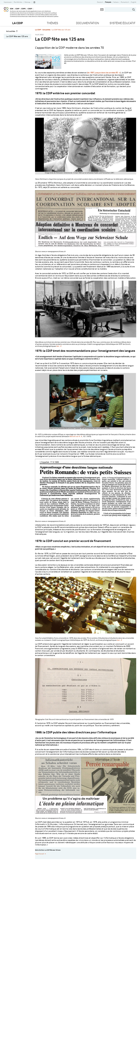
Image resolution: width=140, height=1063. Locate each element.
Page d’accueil (39, 854)
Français (108, 2)
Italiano (116, 2)
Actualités (10, 31)
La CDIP (38, 30)
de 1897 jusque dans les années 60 (102, 73)
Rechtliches (18, 2)
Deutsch (100, 2)
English (133, 2)
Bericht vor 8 (75, 436)
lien (57, 346)
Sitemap (27, 2)
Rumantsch (125, 2)
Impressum (8, 2)
